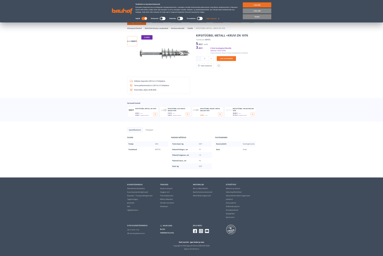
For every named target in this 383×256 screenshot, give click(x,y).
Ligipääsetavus (132, 210)
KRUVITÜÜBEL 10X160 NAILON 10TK (243, 110)
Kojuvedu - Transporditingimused (139, 196)
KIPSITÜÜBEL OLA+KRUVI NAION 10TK (176, 110)
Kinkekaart (164, 206)
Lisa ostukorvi (226, 58)
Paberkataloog (167, 233)
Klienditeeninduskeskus (136, 188)
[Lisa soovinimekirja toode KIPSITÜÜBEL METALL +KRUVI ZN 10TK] (218, 65)
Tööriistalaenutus (166, 196)
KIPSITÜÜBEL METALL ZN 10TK (145, 109)
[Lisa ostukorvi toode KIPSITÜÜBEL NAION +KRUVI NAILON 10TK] (220, 114)
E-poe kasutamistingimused (137, 192)
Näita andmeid (211, 18)
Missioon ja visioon (233, 188)
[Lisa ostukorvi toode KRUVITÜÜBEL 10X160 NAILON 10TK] (253, 114)
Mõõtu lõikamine (166, 199)
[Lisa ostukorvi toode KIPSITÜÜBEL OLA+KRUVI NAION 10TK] (188, 114)
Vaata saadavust (206, 66)
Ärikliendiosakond (232, 206)
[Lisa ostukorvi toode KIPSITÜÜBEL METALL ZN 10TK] (155, 114)
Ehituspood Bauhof (134, 28)
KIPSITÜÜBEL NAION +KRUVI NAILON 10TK (210, 110)
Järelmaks (130, 203)
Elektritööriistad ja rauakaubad (157, 28)
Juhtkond (229, 199)
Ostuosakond (231, 203)
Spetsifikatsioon (135, 130)
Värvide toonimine (167, 203)
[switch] (162, 18)
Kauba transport (166, 188)
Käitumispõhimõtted (233, 192)
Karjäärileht (230, 214)
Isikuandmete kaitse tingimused (238, 196)
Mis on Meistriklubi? (200, 188)
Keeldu (257, 17)
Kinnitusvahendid (178, 28)
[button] (132, 41)
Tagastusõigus (132, 199)
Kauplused (167, 226)
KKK (128, 206)
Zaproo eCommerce (191, 249)
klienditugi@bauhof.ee (137, 233)
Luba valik (257, 11)
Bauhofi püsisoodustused (202, 192)
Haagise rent (165, 192)
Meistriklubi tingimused (202, 196)
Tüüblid (190, 28)
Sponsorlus (230, 217)
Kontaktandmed (232, 210)
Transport (149, 130)
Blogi (162, 229)
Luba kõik (257, 5)
